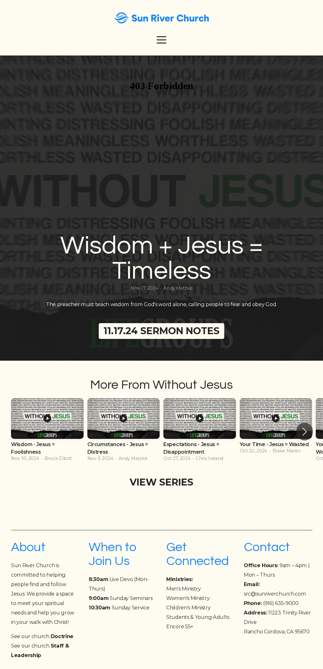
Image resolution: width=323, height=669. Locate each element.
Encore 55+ (179, 626)
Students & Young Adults (197, 617)
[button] (304, 432)
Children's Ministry (188, 607)
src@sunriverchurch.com (275, 593)
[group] (47, 431)
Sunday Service (119, 607)
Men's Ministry (183, 588)
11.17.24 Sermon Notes (161, 331)
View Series (161, 482)
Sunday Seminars (120, 598)
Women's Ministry (187, 598)
